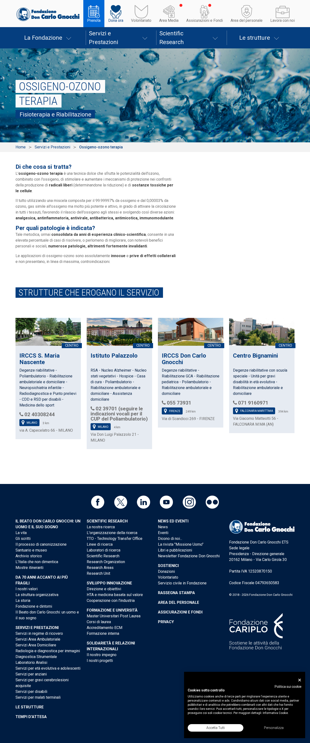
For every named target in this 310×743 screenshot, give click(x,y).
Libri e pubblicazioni (175, 550)
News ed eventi (173, 521)
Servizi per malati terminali (38, 697)
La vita (21, 532)
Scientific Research (171, 38)
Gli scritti (23, 538)
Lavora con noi (282, 20)
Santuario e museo (31, 550)
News (163, 527)
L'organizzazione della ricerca (112, 532)
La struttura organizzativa (37, 594)
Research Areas (100, 567)
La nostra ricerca (101, 527)
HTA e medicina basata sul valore (115, 594)
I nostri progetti (100, 660)
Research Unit (98, 573)
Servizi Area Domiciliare (36, 645)
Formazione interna (103, 633)
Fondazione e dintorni (34, 606)
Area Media (168, 20)
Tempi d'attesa (31, 716)
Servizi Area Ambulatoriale (38, 639)
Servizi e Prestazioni (103, 38)
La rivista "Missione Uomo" (180, 544)
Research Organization (106, 561)
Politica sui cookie (288, 687)
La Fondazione (43, 37)
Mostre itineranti (29, 567)
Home (21, 147)
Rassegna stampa (176, 592)
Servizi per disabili (31, 691)
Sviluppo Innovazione (109, 583)
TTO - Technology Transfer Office (114, 538)
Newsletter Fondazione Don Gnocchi (189, 556)
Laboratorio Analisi (31, 662)
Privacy (166, 622)
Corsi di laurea (99, 622)
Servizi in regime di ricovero (39, 633)
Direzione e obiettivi (104, 589)
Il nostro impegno (101, 654)
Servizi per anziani (31, 674)
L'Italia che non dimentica (37, 561)
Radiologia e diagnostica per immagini (48, 651)
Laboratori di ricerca (103, 550)
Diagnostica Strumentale (36, 656)
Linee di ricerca (100, 544)
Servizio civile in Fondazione (182, 583)
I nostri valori (27, 589)
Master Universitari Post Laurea (113, 616)
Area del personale (247, 20)
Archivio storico (29, 556)
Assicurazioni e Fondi (204, 20)
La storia (23, 600)
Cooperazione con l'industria (111, 600)
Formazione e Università (112, 610)
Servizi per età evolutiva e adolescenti (48, 668)
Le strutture (254, 37)
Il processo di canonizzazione (41, 544)
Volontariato (141, 20)
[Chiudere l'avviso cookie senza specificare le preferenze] (300, 680)
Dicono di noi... (170, 538)
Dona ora (115, 20)
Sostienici (168, 565)
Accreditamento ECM (104, 627)
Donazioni (166, 571)
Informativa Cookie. (276, 713)
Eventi (163, 532)
